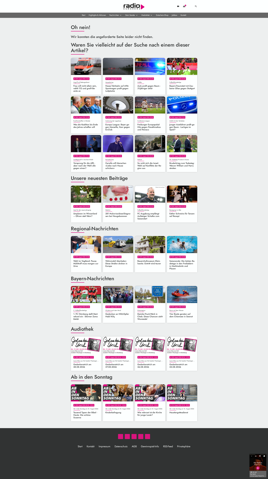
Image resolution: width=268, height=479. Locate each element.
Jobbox (174, 15)
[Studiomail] (86, 6)
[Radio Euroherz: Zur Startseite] (134, 6)
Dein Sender (130, 15)
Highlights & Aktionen (97, 15)
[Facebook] (77, 6)
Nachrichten (114, 15)
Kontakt (183, 15)
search (196, 6)
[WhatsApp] (73, 6)
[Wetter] (190, 6)
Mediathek (145, 15)
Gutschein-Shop (162, 15)
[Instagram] (81, 6)
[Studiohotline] (90, 6)
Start (83, 15)
